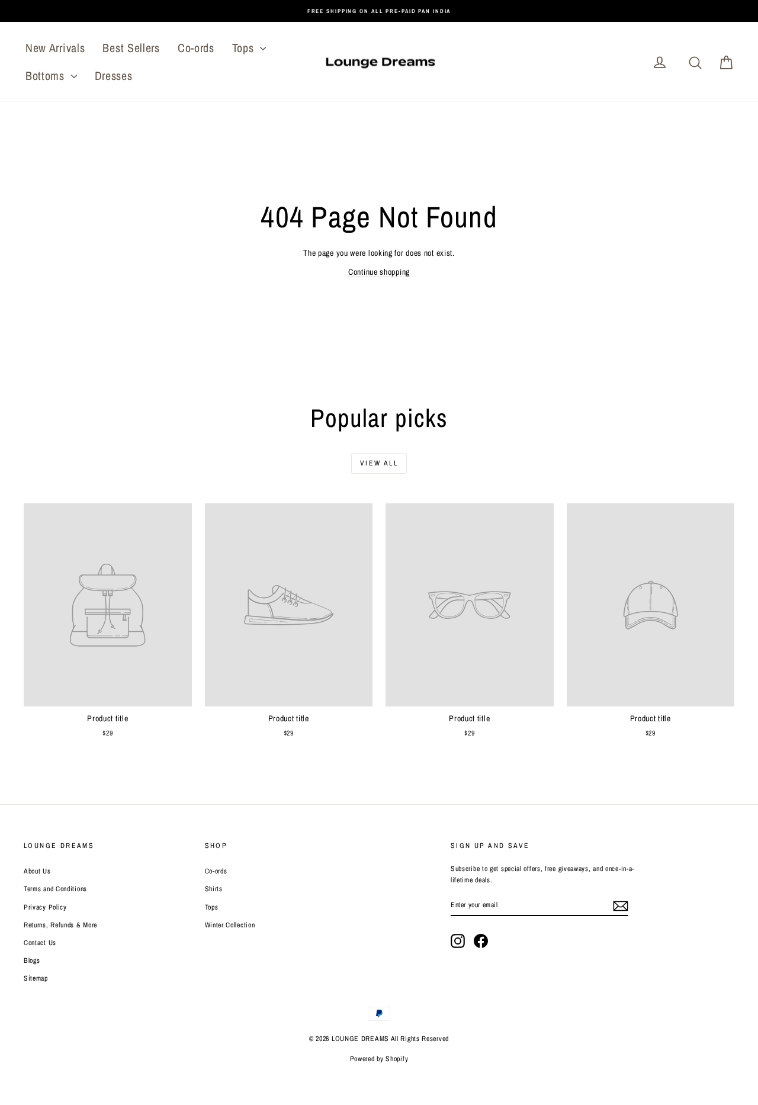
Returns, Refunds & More (60, 925)
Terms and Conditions (55, 889)
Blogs (32, 960)
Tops (245, 48)
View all (379, 463)
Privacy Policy (45, 907)
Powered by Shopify (379, 1059)
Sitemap (36, 978)
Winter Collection (230, 925)
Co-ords (196, 48)
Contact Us (40, 942)
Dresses (114, 75)
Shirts (214, 889)
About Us (37, 871)
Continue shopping (379, 271)
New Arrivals (55, 48)
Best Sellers (130, 48)
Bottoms (46, 75)
